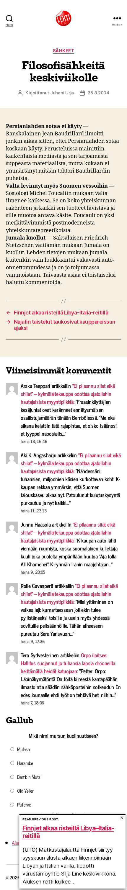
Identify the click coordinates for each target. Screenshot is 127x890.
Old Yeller (25, 790)
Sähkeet (63, 50)
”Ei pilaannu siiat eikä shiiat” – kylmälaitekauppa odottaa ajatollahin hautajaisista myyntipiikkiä (68, 393)
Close (122, 818)
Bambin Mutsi (29, 777)
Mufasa (23, 749)
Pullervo (24, 804)
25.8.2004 (98, 93)
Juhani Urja (62, 93)
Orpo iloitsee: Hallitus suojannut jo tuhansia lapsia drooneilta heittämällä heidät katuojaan (68, 662)
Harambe (25, 763)
